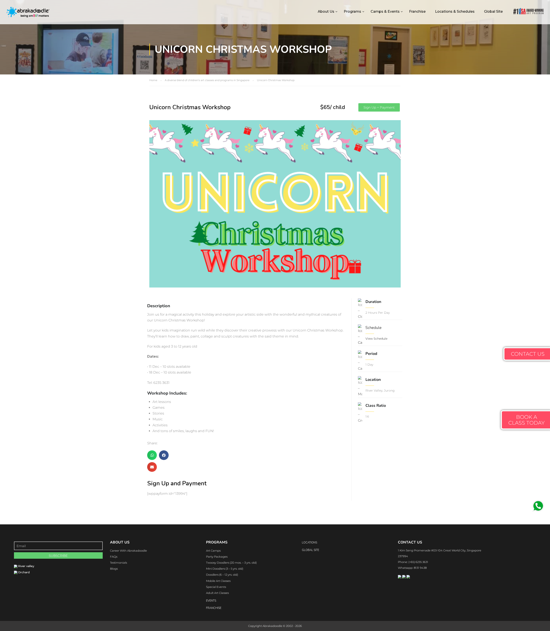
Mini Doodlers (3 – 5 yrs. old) (224, 568)
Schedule (373, 327)
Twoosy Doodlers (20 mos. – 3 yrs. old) (231, 562)
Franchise (417, 11)
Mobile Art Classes (218, 581)
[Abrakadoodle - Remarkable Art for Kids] (27, 15)
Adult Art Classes (217, 593)
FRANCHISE (213, 608)
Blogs (114, 568)
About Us (326, 11)
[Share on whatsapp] (152, 455)
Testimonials (118, 562)
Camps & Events (385, 11)
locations (309, 543)
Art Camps (213, 550)
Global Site (493, 11)
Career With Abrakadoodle (128, 550)
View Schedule (376, 338)
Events (211, 601)
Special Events (216, 587)
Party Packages (217, 556)
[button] (379, 107)
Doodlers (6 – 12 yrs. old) (222, 574)
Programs (352, 11)
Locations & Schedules (455, 11)
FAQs (113, 556)
